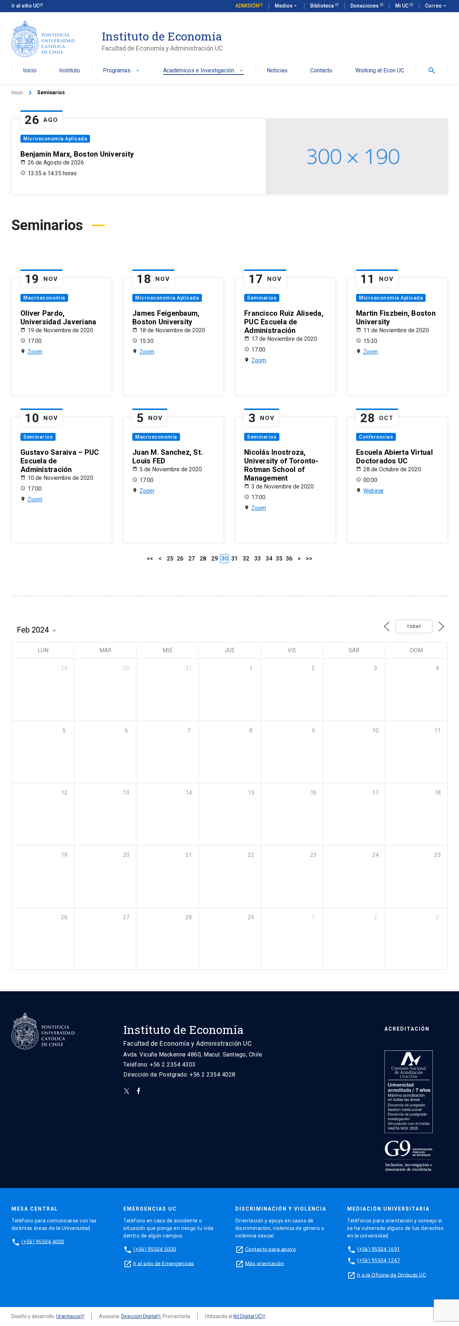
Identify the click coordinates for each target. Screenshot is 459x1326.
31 (234, 558)
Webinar (373, 490)
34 (269, 558)
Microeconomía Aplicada (55, 139)
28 (203, 558)
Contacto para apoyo (270, 1249)
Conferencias (376, 437)
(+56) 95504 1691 (378, 1249)
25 (170, 558)
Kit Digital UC (247, 1316)
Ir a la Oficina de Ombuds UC (391, 1275)
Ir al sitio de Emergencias (163, 1263)
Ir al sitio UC (25, 6)
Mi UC (402, 6)
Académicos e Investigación (203, 71)
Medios (286, 6)
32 (246, 558)
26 (180, 558)
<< (150, 558)
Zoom (35, 351)
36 (289, 558)
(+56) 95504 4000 (43, 1241)
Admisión (247, 6)
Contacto (321, 71)
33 (257, 558)
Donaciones (365, 6)
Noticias (277, 71)
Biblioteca (322, 6)
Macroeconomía (44, 298)
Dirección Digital (139, 1316)
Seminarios (261, 298)
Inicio (30, 71)
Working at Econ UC (379, 71)
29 (214, 558)
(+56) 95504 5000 (154, 1249)
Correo (436, 6)
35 (279, 558)
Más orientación (264, 1263)
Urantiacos (68, 1316)
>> (309, 558)
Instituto (69, 71)
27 (191, 558)
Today (414, 626)
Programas (122, 71)
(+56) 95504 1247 (378, 1260)
